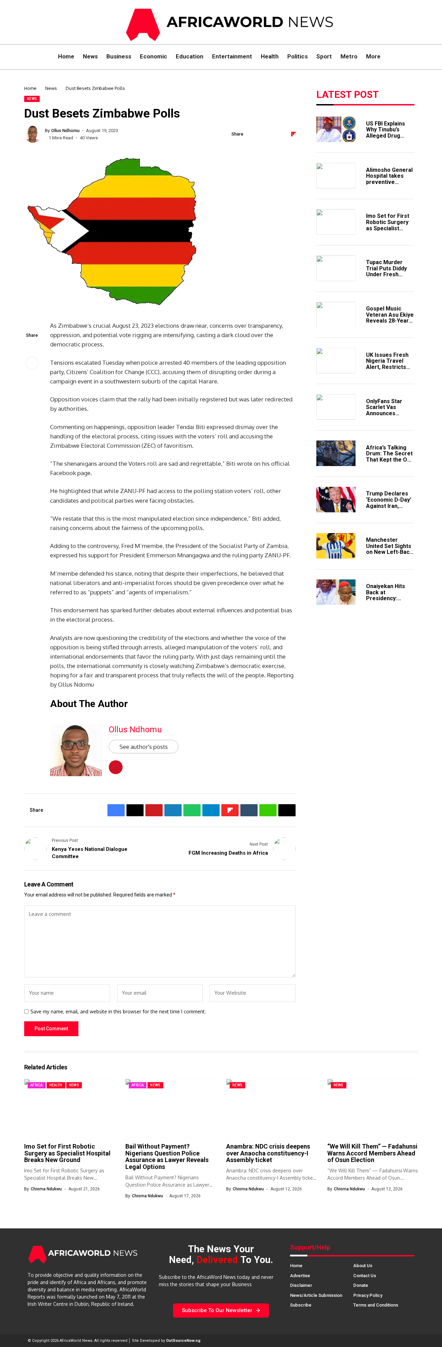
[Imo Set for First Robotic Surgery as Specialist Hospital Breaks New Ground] (336, 222)
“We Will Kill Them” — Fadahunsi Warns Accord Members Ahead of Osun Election (372, 1153)
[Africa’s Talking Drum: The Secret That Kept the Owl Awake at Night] (336, 453)
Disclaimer (301, 1285)
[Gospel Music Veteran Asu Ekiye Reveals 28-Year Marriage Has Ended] (336, 314)
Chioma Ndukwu (46, 1189)
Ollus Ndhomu (65, 130)
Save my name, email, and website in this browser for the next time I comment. (118, 1011)
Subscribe (300, 1305)
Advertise (300, 1275)
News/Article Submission (316, 1295)
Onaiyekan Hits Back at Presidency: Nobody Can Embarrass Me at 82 (388, 601)
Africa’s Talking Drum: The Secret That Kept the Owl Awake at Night (389, 456)
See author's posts (143, 746)
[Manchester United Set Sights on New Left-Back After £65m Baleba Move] (336, 546)
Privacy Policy (367, 1295)
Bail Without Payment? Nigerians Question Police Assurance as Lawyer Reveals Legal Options (167, 1156)
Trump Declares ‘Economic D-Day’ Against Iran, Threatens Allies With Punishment (388, 505)
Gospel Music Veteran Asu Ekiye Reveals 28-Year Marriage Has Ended (390, 320)
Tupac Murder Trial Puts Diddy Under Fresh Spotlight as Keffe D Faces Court (390, 274)
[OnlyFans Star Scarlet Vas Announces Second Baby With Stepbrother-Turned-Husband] (336, 407)
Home (30, 88)
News (51, 88)
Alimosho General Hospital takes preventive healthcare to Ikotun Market (389, 181)
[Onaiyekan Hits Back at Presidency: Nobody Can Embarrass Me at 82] (336, 592)
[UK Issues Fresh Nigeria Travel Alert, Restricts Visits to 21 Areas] (336, 360)
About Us (362, 1265)
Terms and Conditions (375, 1305)
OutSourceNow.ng (183, 1340)
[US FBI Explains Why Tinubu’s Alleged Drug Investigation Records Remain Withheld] (336, 129)
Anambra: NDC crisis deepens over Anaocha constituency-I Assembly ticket (268, 1153)
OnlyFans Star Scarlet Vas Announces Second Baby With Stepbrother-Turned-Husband (389, 416)
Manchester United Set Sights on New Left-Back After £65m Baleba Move (389, 551)
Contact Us (364, 1275)
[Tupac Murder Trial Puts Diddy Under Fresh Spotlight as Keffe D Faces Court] (336, 268)
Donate (360, 1285)
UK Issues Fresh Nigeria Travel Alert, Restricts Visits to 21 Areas (389, 363)
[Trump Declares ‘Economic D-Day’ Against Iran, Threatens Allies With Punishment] (336, 499)
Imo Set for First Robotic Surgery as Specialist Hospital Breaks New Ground (387, 227)
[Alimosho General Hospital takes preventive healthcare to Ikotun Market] (336, 175)
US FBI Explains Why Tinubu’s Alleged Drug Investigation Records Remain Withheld (387, 138)
